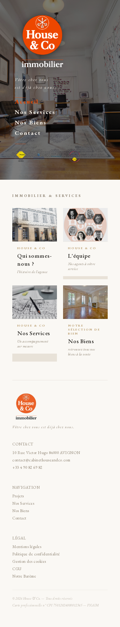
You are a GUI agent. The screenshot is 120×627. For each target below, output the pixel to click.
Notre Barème (24, 576)
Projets (18, 496)
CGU (17, 568)
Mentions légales (26, 546)
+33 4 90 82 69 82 (27, 467)
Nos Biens (31, 122)
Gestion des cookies (29, 561)
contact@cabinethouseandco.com (41, 460)
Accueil (26, 101)
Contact (28, 133)
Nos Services (35, 112)
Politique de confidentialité (36, 554)
